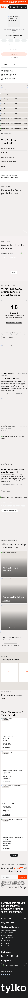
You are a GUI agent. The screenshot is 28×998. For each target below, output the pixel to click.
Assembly (5, 332)
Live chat (6, 177)
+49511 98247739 (6, 844)
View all (14, 855)
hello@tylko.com (6, 778)
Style (4, 337)
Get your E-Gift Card (10, 645)
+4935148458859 (6, 776)
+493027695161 (6, 743)
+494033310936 (6, 810)
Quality (11, 337)
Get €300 (22, 877)
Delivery (22, 332)
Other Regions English (11, 965)
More (13, 272)
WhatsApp (16, 177)
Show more (6, 491)
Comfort (14, 332)
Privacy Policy (4, 890)
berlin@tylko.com (6, 744)
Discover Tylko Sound (9, 510)
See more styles (5, 133)
